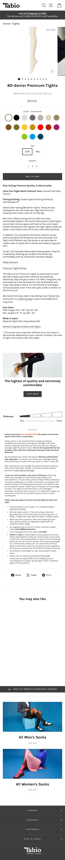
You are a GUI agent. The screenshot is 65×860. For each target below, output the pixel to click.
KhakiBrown (16, 127)
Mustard (24, 127)
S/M (27, 151)
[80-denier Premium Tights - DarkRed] (12, 638)
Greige (40, 117)
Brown (8, 127)
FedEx (27, 524)
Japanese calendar (18, 509)
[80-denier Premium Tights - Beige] (5, 634)
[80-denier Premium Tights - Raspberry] (16, 638)
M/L (38, 151)
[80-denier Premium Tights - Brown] (12, 634)
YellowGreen (24, 136)
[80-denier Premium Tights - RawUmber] (8, 634)
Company (32, 810)
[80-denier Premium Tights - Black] (8, 631)
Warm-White (8, 117)
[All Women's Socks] (32, 764)
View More (32, 394)
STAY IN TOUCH (32, 839)
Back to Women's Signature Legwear (35, 689)
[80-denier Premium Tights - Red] (8, 638)
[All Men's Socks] (32, 717)
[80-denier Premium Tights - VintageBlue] (8, 641)
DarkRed (48, 127)
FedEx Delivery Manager (24, 470)
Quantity (32, 161)
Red (40, 127)
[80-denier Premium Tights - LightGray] (12, 631)
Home (6, 23)
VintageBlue (40, 136)
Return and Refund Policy (34, 556)
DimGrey (32, 117)
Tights (16, 23)
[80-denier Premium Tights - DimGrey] (16, 631)
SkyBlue (32, 136)
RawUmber (56, 117)
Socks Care (54, 296)
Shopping (32, 820)
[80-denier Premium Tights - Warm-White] (5, 631)
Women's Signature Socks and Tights (22, 326)
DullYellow (32, 127)
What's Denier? (10, 262)
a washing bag (24, 299)
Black (16, 117)
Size (32, 146)
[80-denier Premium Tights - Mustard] (20, 634)
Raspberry (56, 127)
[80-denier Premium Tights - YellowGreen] (20, 638)
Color (32, 111)
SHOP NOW (32, 743)
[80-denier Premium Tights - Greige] (20, 631)
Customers (32, 829)
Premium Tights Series (14, 268)
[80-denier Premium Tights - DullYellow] (5, 638)
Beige (48, 117)
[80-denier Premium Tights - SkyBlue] (5, 641)
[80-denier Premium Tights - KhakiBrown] (16, 634)
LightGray (24, 117)
